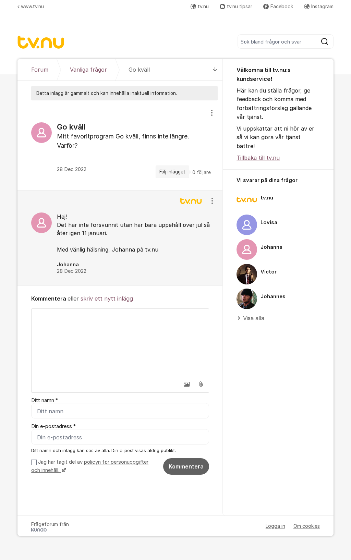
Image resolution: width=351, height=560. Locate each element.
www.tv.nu (32, 6)
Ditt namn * (44, 400)
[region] (120, 145)
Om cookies (306, 526)
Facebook (281, 6)
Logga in (275, 526)
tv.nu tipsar (239, 6)
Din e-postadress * (53, 426)
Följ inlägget (172, 171)
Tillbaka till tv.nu (258, 157)
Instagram (322, 6)
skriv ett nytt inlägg (107, 298)
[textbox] (120, 343)
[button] (186, 384)
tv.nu (203, 6)
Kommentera (186, 466)
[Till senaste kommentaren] (215, 70)
